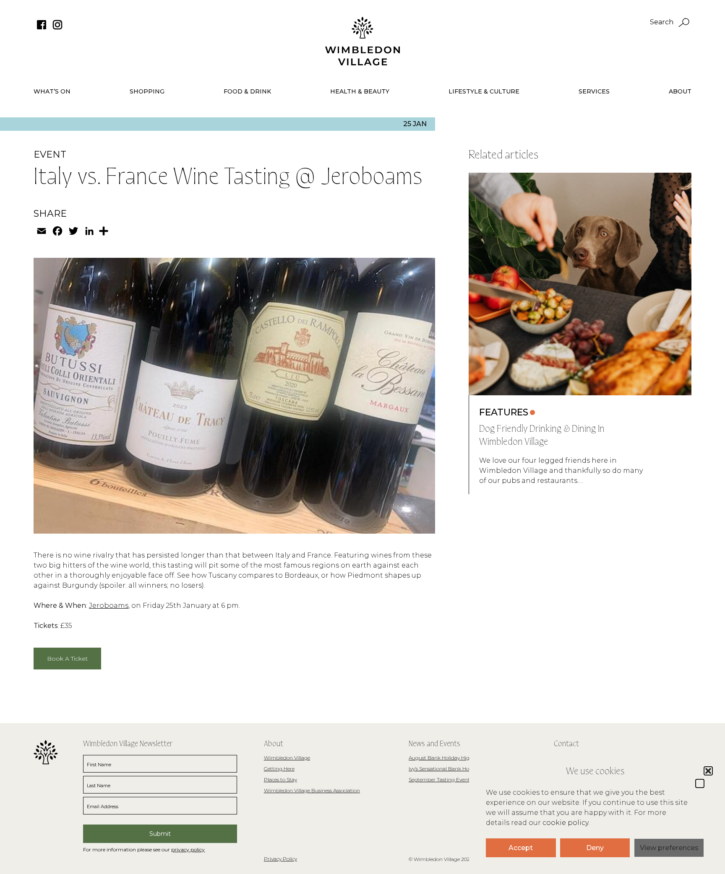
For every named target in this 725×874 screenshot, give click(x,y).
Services (594, 91)
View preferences (669, 848)
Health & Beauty (359, 91)
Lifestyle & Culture (484, 91)
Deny (595, 848)
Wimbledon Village (287, 758)
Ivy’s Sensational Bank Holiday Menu (452, 768)
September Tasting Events (440, 779)
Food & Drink (247, 91)
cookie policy (565, 823)
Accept (521, 848)
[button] (700, 783)
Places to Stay (280, 779)
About (680, 91)
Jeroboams (108, 605)
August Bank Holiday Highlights (447, 758)
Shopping (147, 91)
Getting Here (279, 768)
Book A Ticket (67, 658)
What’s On (52, 91)
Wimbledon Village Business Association (312, 790)
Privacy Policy (280, 859)
